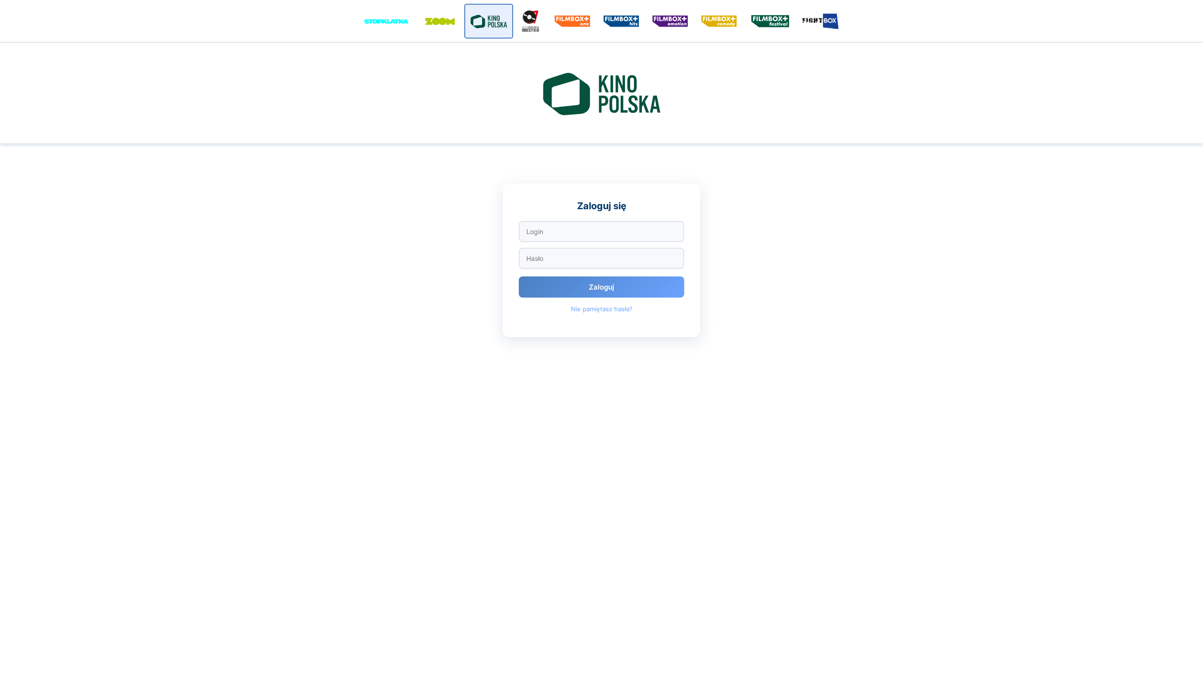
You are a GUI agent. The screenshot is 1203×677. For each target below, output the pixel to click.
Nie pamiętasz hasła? (602, 309)
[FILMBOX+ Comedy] (718, 21)
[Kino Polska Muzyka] (530, 21)
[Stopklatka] (386, 21)
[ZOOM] (439, 21)
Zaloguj (601, 287)
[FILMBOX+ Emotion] (670, 21)
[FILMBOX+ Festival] (770, 21)
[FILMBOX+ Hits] (621, 21)
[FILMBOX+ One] (572, 21)
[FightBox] (821, 21)
